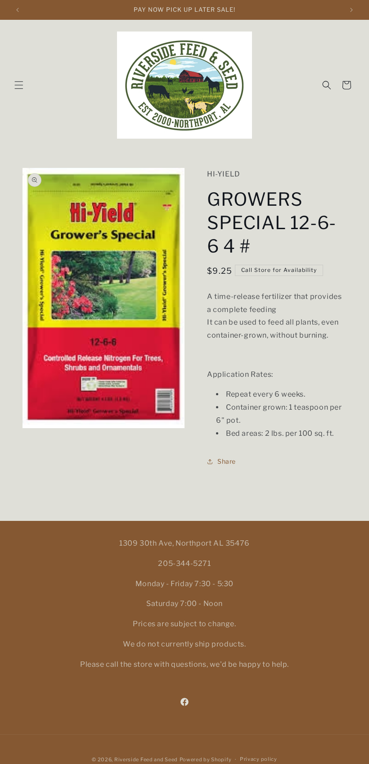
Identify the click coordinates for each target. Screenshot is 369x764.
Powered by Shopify (206, 759)
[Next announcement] (351, 10)
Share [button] (226, 461)
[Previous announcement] (17, 10)
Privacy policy (258, 759)
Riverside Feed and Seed (146, 759)
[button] (19, 85)
